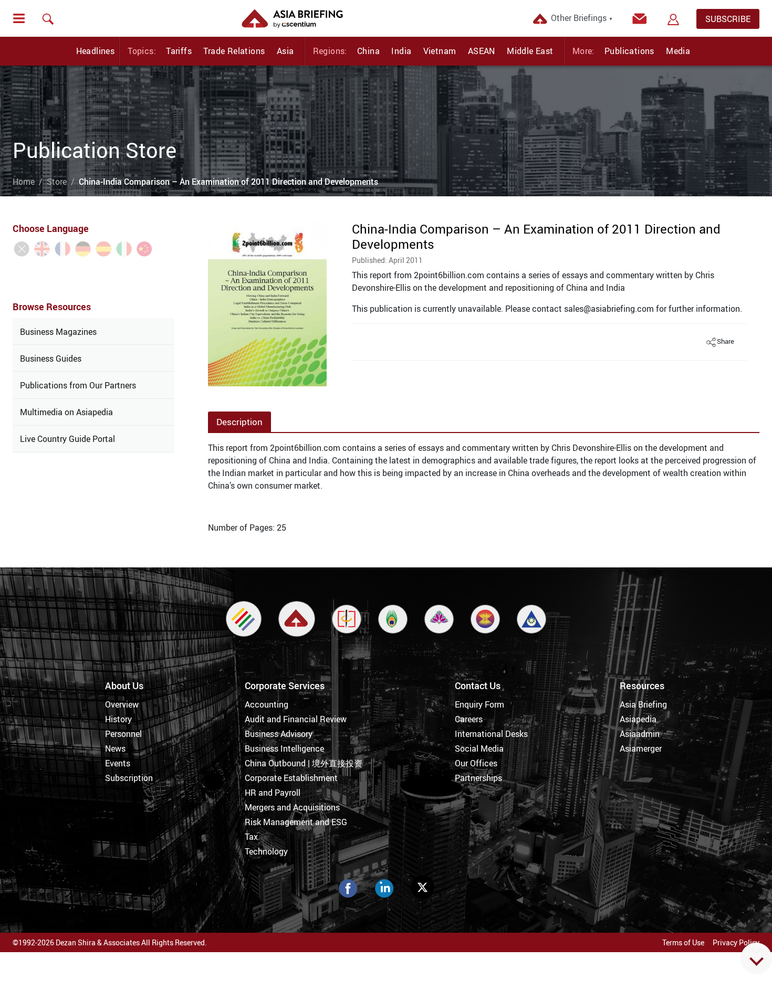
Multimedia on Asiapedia (66, 412)
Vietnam (439, 51)
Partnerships (478, 778)
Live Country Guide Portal (67, 439)
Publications (629, 51)
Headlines (95, 51)
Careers (469, 719)
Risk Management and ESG (296, 822)
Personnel (123, 734)
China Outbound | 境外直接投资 (303, 763)
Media (678, 51)
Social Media (479, 748)
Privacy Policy (736, 942)
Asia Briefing (643, 704)
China (368, 51)
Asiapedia (638, 719)
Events (117, 763)
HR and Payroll (272, 792)
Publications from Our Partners (78, 385)
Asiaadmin (640, 734)
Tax (251, 836)
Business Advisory (278, 734)
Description (239, 422)
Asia (285, 51)
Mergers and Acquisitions (292, 807)
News (115, 748)
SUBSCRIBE (727, 19)
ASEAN (481, 51)
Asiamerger (641, 748)
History (118, 719)
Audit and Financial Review (296, 719)
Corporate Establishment (291, 778)
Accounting (266, 704)
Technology (266, 851)
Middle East (530, 51)
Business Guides (50, 358)
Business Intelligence (284, 748)
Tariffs (179, 51)
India (401, 51)
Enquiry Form (479, 704)
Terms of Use (683, 942)
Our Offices (476, 763)
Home (24, 181)
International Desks (491, 734)
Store (57, 181)
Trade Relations (234, 51)
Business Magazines (58, 332)
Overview (122, 704)
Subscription (129, 778)
